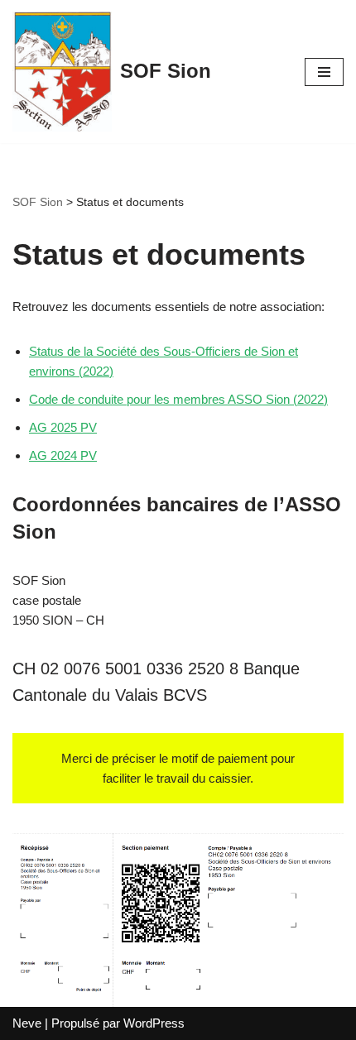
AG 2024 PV (63, 455)
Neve (26, 1023)
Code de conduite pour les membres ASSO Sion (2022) (178, 399)
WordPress (154, 1023)
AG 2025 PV (63, 427)
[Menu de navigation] (324, 72)
